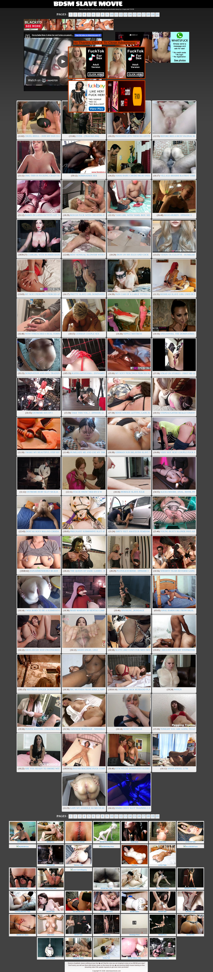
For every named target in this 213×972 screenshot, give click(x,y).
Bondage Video (78, 958)
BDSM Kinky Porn (107, 846)
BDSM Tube (50, 911)
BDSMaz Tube (190, 911)
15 (134, 14)
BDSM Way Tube (106, 888)
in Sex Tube (163, 865)
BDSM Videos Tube (134, 958)
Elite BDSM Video (106, 911)
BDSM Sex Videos (162, 888)
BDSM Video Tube (162, 958)
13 (125, 14)
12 (120, 14)
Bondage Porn (135, 935)
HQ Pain (134, 865)
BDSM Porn (162, 935)
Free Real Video (134, 888)
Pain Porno (106, 935)
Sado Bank (134, 842)
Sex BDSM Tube (78, 911)
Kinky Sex (106, 958)
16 (139, 14)
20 (157, 14)
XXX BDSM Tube (22, 888)
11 (116, 14)
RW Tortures (50, 958)
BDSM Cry (50, 842)
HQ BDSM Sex (24, 846)
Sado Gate (50, 935)
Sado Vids (162, 842)
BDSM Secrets (22, 842)
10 (111, 14)
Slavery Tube (78, 865)
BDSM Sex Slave (22, 935)
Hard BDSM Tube (51, 888)
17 (143, 14)
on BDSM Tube (190, 842)
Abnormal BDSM (78, 842)
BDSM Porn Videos (106, 842)
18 (148, 14)
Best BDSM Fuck (192, 846)
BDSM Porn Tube (190, 888)
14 (129, 14)
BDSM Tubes (134, 911)
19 (152, 14)
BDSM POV (190, 935)
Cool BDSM (51, 865)
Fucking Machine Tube (22, 911)
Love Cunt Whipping (80, 870)
